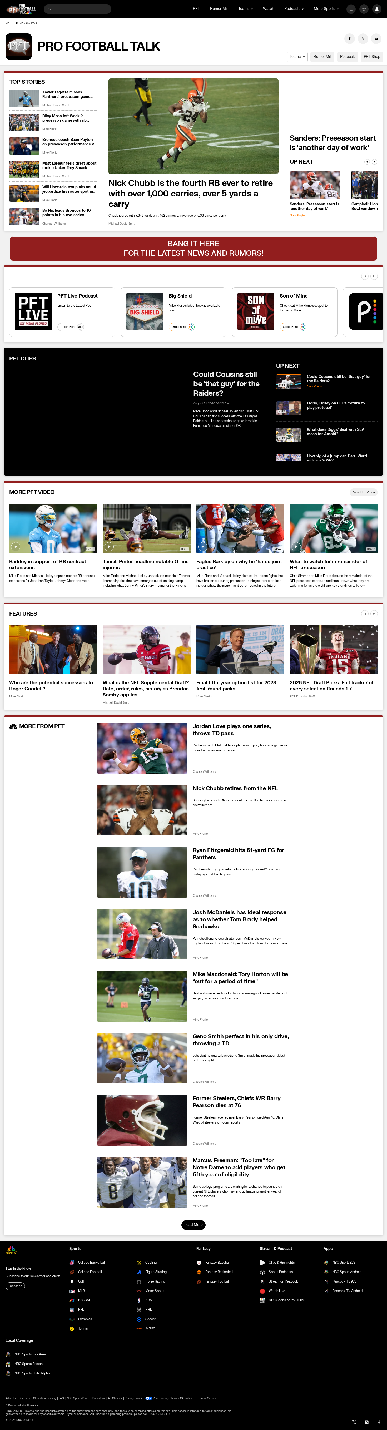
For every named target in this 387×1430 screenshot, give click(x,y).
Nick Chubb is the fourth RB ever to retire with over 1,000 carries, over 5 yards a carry (190, 194)
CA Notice (186, 1398)
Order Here (290, 327)
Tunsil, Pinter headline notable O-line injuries (145, 565)
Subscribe (15, 1286)
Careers (25, 1398)
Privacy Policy (133, 1398)
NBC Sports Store (78, 1398)
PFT (196, 9)
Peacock (347, 57)
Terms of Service (206, 1398)
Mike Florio (50, 129)
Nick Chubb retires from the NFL (235, 788)
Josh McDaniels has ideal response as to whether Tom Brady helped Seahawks (239, 919)
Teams (295, 57)
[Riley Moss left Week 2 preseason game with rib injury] (24, 122)
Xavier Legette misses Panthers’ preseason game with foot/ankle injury (66, 94)
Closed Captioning (44, 1398)
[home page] (21, 9)
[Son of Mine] (255, 311)
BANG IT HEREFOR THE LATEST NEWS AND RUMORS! (193, 248)
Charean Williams (54, 223)
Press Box (98, 1398)
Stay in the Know (18, 1268)
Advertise (11, 1398)
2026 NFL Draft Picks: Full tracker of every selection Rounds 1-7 (332, 686)
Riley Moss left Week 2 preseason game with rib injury (64, 118)
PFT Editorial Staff (302, 696)
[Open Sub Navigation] (252, 9)
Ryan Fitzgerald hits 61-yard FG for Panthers (238, 854)
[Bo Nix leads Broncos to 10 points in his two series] (24, 216)
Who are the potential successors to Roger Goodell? (51, 686)
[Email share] (376, 38)
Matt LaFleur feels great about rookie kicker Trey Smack (69, 165)
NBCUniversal (30, 1405)
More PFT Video (364, 492)
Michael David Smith (122, 223)
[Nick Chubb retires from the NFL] (142, 810)
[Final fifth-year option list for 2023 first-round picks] (240, 649)
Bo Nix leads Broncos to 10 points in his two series (66, 212)
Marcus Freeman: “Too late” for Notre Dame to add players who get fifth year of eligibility (239, 1167)
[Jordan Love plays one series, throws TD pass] (142, 748)
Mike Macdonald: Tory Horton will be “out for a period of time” (240, 978)
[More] (351, 9)
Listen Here (68, 327)
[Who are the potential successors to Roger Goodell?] (53, 649)
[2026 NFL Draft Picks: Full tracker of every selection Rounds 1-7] (334, 649)
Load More (193, 1225)
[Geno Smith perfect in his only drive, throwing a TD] (142, 1058)
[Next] (374, 162)
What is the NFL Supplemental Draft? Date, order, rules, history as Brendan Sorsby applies (146, 689)
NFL (8, 23)
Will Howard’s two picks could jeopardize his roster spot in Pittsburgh (69, 189)
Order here (179, 327)
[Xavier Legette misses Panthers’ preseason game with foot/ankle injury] (24, 98)
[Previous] (367, 162)
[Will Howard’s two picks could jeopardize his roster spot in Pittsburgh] (24, 193)
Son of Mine (294, 296)
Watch (268, 9)
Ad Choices (115, 1398)
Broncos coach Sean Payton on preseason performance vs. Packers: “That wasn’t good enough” (69, 141)
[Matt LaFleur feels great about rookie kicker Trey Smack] (24, 169)
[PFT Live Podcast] (33, 311)
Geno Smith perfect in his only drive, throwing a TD (241, 1040)
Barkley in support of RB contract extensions (47, 565)
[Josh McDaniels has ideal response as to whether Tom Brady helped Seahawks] (142, 934)
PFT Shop (372, 57)
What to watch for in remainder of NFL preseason (328, 565)
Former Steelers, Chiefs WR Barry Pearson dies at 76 (237, 1102)
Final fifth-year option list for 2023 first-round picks (236, 686)
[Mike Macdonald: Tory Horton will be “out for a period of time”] (142, 996)
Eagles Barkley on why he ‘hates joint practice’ (239, 565)
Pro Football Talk (27, 23)
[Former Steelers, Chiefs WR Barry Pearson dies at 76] (142, 1120)
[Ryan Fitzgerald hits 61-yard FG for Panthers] (142, 872)
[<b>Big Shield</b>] (144, 311)
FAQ (61, 1398)
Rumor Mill (219, 9)
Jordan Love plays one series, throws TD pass (232, 730)
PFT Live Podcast (77, 296)
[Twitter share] (363, 38)
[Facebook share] (349, 38)
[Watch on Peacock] (367, 311)
